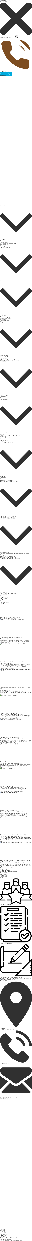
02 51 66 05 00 (4, 71)
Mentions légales (5, 1239)
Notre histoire (4, 242)
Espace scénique (5, 318)
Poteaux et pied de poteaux (9, 557)
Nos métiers (4, 244)
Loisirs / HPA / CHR (5, 597)
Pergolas (2, 322)
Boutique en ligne (5, 74)
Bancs (2, 434)
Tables (2, 441)
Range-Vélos (4, 440)
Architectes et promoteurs (8, 593)
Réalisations (3, 592)
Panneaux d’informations (8, 516)
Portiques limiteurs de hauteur (9, 481)
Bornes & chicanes (5, 479)
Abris (1, 314)
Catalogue (3, 246)
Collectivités (3, 595)
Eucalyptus (3, 555)
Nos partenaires (5, 247)
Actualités (3, 601)
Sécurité (2, 476)
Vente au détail (4, 552)
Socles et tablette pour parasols (10, 558)
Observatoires (4, 320)
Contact (2, 603)
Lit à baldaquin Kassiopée (8, 438)
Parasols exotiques (5, 439)
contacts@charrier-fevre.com (9, 1097)
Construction (4, 395)
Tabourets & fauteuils (6, 442)
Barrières (3, 477)
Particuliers (3, 598)
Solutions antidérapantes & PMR (10, 360)
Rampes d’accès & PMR (7, 359)
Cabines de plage (5, 317)
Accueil (2, 206)
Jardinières (3, 436)
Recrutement (4, 602)
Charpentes (3, 398)
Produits (2, 281)
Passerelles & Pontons (7, 357)
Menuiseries (3, 399)
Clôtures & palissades (6, 480)
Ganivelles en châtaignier (8, 556)
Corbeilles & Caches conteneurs (10, 435)
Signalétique (4, 515)
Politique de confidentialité (8, 1238)
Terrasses (3, 362)
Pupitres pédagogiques (7, 519)
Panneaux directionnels (7, 517)
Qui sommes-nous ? (6, 241)
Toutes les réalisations (6, 870)
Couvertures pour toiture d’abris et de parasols (14, 553)
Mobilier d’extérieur (6, 433)
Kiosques (3, 319)
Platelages (3, 358)
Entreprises (3, 596)
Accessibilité (4, 355)
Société (2, 239)
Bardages (3, 396)
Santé (2, 599)
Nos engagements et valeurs (9, 243)
